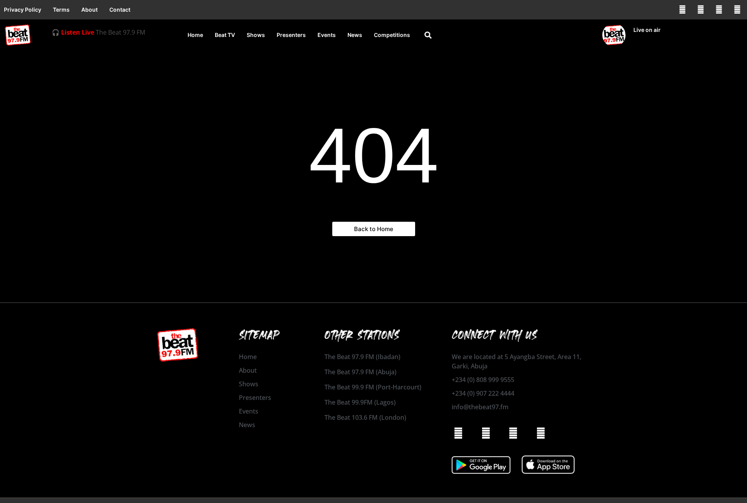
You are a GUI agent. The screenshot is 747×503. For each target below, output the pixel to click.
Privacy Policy (22, 9)
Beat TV (225, 35)
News (354, 35)
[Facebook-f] (682, 9)
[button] (428, 35)
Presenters (291, 35)
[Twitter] (718, 9)
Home (195, 35)
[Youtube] (737, 9)
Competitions (392, 35)
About (89, 9)
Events (326, 35)
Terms (61, 9)
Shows (256, 35)
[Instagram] (700, 9)
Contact (119, 9)
